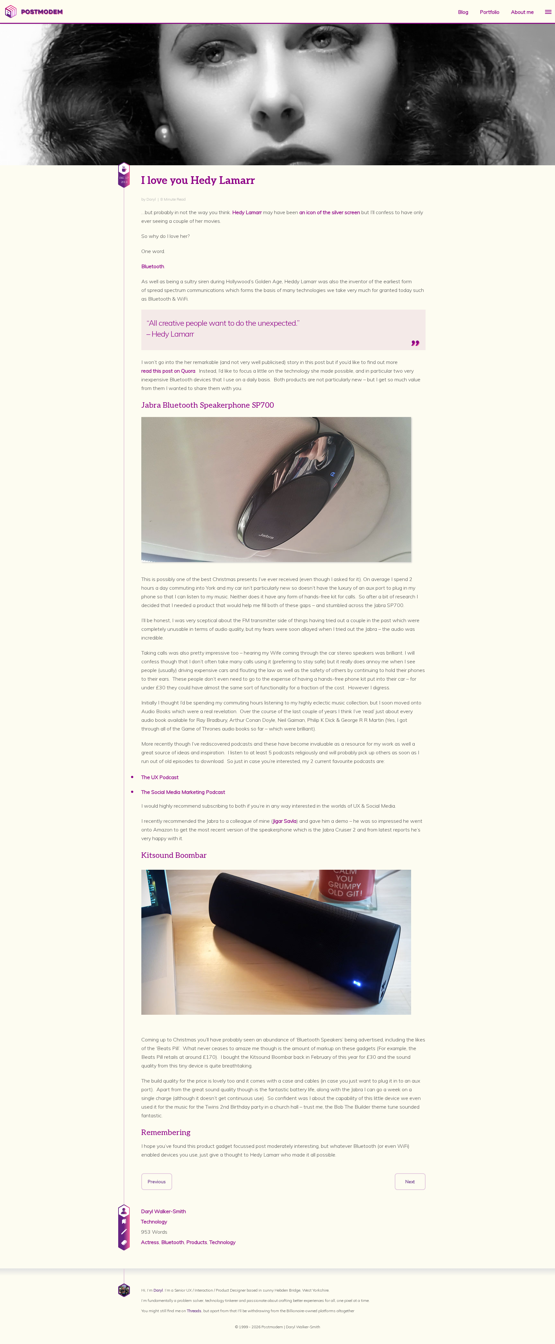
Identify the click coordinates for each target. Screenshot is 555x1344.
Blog (463, 12)
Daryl (158, 1290)
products (196, 1242)
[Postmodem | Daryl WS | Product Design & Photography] (34, 16)
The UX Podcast (160, 777)
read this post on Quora (168, 371)
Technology (154, 1221)
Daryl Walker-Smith (163, 1211)
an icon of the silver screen (329, 212)
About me (522, 12)
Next (410, 1182)
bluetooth (172, 1242)
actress (150, 1242)
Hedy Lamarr (247, 212)
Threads (194, 1310)
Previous (157, 1182)
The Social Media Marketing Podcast (183, 792)
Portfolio (489, 12)
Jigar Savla (284, 821)
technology (222, 1242)
